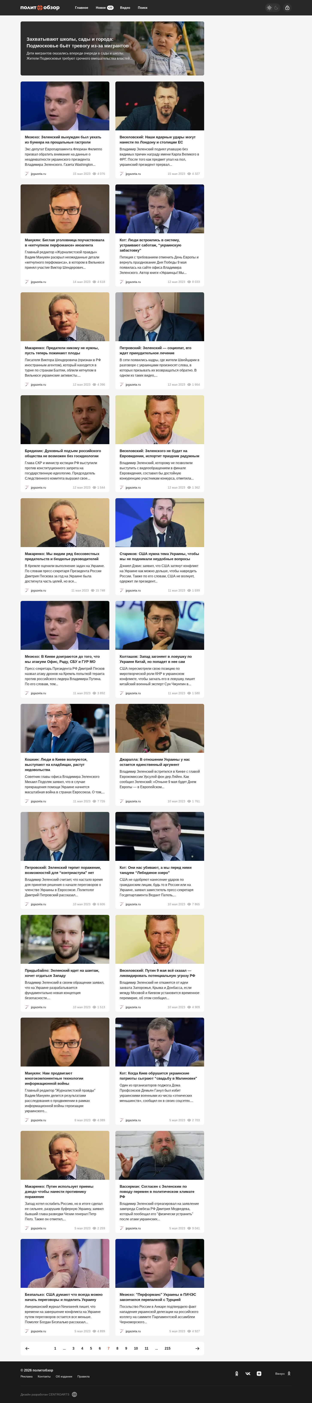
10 (136, 1348)
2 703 (196, 1120)
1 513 (101, 1007)
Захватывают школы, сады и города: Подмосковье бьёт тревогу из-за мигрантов (78, 42)
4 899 (101, 1331)
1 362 (196, 487)
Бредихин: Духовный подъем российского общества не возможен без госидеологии (63, 453)
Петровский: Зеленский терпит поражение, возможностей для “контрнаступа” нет (63, 870)
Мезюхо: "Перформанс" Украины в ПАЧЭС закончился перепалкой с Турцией (158, 1297)
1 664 (196, 384)
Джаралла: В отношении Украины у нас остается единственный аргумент (155, 762)
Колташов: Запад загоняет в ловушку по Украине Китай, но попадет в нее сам (156, 659)
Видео (125, 7)
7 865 (196, 904)
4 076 (101, 173)
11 (146, 1348)
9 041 (196, 1228)
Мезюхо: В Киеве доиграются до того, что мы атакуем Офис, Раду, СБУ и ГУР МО (62, 659)
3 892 (101, 693)
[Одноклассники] (236, 1373)
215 (167, 1348)
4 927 (196, 1331)
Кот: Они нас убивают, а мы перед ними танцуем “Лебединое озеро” (155, 870)
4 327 (196, 173)
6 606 (101, 904)
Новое (104, 7)
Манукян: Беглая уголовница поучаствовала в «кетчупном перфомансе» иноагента (64, 242)
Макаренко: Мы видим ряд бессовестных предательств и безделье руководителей (62, 556)
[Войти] (287, 7)
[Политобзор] (40, 7)
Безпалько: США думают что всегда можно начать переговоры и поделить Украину (63, 1297)
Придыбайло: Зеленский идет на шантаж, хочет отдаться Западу (62, 973)
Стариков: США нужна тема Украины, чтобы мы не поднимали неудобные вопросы (159, 556)
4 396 (101, 384)
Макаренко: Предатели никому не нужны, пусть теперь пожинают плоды (62, 350)
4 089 (101, 1120)
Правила (83, 1376)
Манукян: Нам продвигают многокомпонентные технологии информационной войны (54, 1078)
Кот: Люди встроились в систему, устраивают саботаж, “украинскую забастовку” (150, 245)
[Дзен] (259, 1373)
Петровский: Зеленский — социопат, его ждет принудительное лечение (155, 350)
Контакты (44, 1376)
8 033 (196, 281)
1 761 (196, 801)
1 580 (196, 693)
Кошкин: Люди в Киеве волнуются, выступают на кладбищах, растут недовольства (56, 764)
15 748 (100, 590)
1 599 (196, 590)
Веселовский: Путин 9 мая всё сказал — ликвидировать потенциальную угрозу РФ (157, 973)
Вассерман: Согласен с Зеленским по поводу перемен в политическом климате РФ (157, 1191)
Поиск (143, 7)
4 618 (101, 281)
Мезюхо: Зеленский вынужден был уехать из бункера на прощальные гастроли (63, 139)
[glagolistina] (27, 174)
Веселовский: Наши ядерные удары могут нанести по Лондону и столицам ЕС (158, 139)
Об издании (64, 1376)
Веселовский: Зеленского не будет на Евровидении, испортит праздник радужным (159, 453)
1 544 (101, 487)
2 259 (101, 1228)
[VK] (248, 1373)
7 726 (101, 801)
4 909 (196, 1007)
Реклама (27, 1376)
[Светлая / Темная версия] (272, 7)
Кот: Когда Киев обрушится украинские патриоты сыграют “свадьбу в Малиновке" (158, 1075)
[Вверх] (283, 1373)
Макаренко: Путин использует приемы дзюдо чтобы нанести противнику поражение (59, 1191)
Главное (81, 7)
